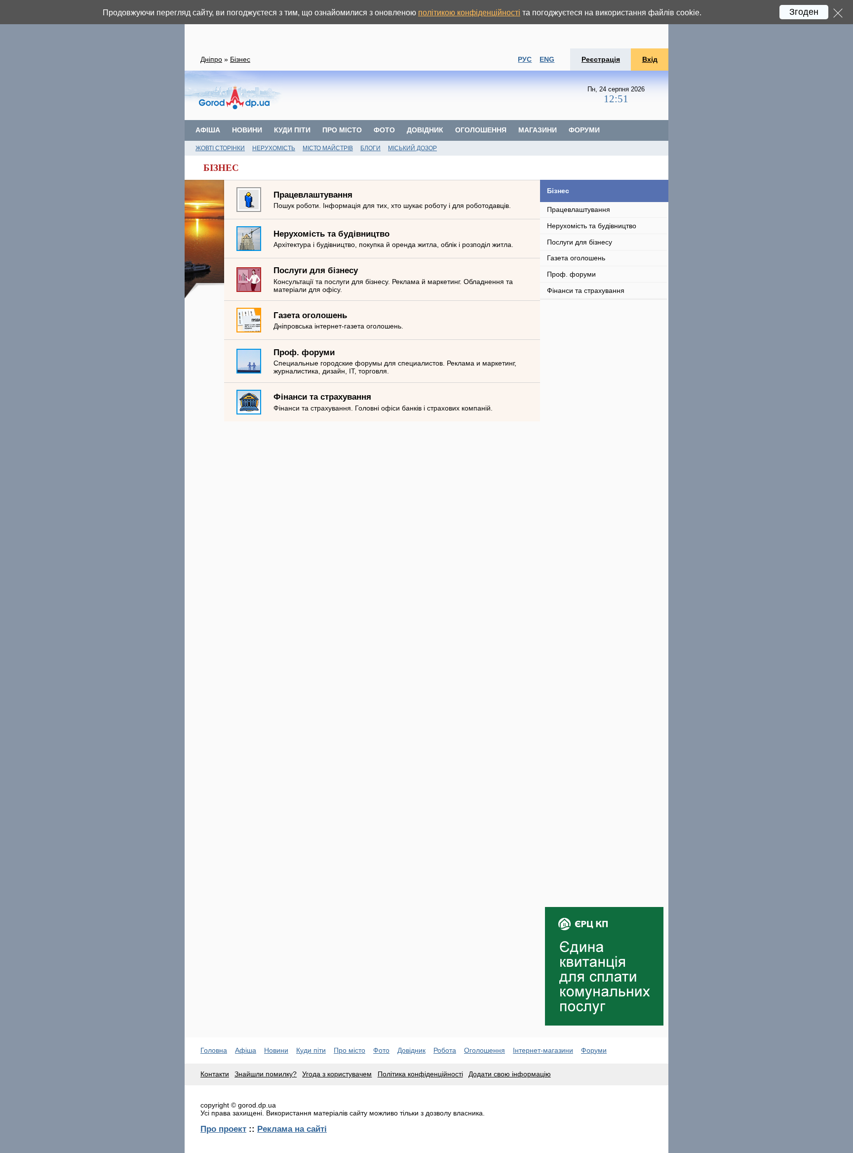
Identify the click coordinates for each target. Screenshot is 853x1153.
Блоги (370, 148)
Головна (213, 1050)
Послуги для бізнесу (579, 242)
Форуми (584, 130)
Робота (444, 1050)
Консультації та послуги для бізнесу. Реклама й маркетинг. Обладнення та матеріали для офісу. (393, 279)
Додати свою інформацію (509, 1074)
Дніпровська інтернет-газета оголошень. (338, 320)
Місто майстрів (328, 148)
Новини (247, 130)
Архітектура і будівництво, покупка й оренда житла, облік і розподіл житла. (393, 238)
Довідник (425, 130)
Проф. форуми (571, 274)
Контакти (214, 1074)
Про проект (223, 1129)
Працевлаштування (578, 209)
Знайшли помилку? (265, 1074)
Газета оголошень (576, 258)
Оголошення (480, 130)
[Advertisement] (426, 24)
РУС (525, 59)
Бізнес (240, 59)
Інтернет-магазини (543, 1050)
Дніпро (211, 59)
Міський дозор (412, 148)
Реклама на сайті (292, 1129)
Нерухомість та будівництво (591, 226)
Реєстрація (601, 59)
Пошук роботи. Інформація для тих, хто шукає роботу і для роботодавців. (392, 199)
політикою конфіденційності (469, 12)
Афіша (207, 130)
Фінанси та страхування (585, 290)
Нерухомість (273, 148)
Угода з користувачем (337, 1074)
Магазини (537, 130)
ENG (547, 59)
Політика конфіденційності (420, 1074)
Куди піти (292, 130)
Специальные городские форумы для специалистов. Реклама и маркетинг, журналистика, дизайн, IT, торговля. (394, 361)
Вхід (650, 59)
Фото (384, 130)
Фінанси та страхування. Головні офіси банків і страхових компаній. (383, 402)
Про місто (342, 130)
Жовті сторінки (220, 148)
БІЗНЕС (221, 168)
